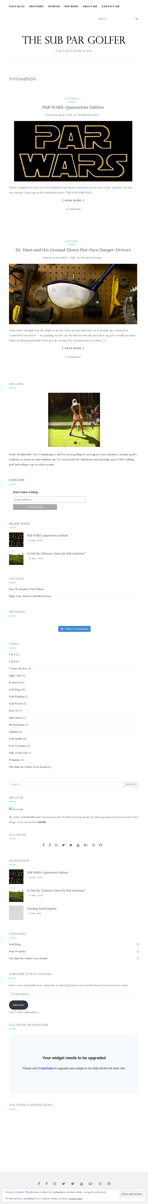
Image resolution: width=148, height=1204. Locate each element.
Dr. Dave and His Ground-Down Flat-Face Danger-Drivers (73, 250)
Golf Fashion (16, 696)
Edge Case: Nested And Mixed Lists (30, 596)
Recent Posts (19, 523)
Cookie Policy (76, 1198)
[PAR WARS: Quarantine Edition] (73, 151)
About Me (90, 6)
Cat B (12, 661)
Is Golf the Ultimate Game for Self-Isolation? (56, 553)
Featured (36, 6)
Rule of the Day (18, 752)
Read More (73, 200)
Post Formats (17, 745)
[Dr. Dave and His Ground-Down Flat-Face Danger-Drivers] (73, 294)
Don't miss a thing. (25, 492)
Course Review (18, 668)
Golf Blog (17, 6)
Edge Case (15, 675)
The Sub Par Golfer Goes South (28, 767)
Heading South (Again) (41, 908)
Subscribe (17, 480)
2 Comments (73, 209)
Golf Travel (16, 703)
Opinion (54, 6)
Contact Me (110, 6)
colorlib (41, 822)
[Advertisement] (74, 1139)
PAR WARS (71, 6)
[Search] (136, 19)
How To (14, 710)
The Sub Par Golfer (88, 114)
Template (14, 759)
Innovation (15, 717)
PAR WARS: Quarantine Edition (73, 107)
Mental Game (17, 724)
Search (130, 784)
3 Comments (73, 356)
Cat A (12, 654)
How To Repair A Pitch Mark (26, 589)
